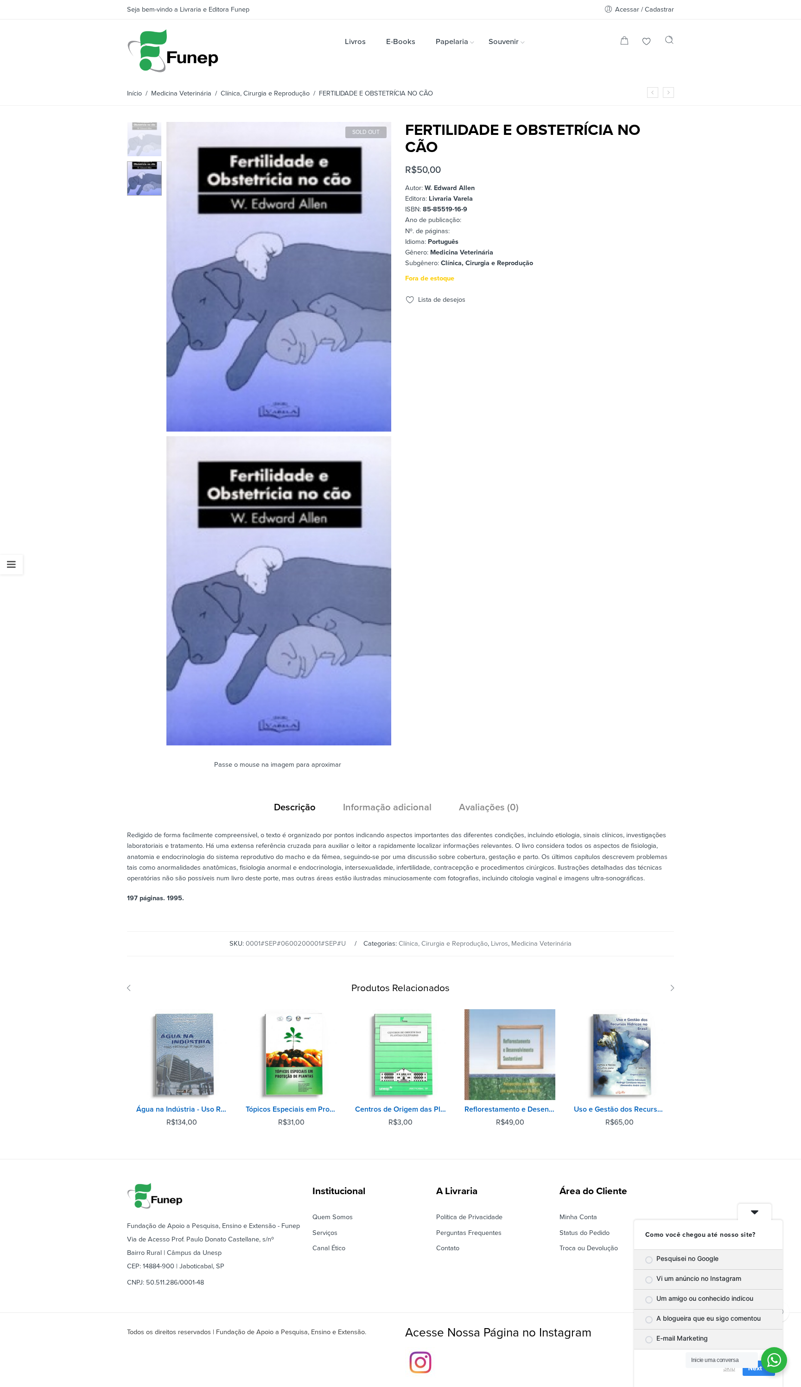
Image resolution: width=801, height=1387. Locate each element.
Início (134, 93)
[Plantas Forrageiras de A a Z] (652, 92)
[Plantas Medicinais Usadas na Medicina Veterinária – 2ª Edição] (668, 92)
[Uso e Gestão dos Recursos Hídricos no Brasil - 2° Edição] (619, 1054)
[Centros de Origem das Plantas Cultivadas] (400, 1054)
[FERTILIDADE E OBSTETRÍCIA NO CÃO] (144, 139)
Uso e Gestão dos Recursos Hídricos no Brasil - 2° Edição (619, 1109)
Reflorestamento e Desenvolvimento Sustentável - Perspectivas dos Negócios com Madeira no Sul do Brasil (509, 1109)
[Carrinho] (624, 42)
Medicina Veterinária (181, 93)
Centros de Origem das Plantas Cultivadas (400, 1109)
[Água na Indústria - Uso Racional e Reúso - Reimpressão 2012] (181, 1054)
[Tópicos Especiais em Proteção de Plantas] (291, 1054)
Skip (729, 1368)
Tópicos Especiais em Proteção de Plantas (291, 1109)
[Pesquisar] (669, 42)
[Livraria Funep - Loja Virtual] (173, 51)
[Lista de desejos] (646, 42)
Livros (499, 944)
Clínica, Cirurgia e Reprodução (265, 93)
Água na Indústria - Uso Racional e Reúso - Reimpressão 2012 (181, 1109)
